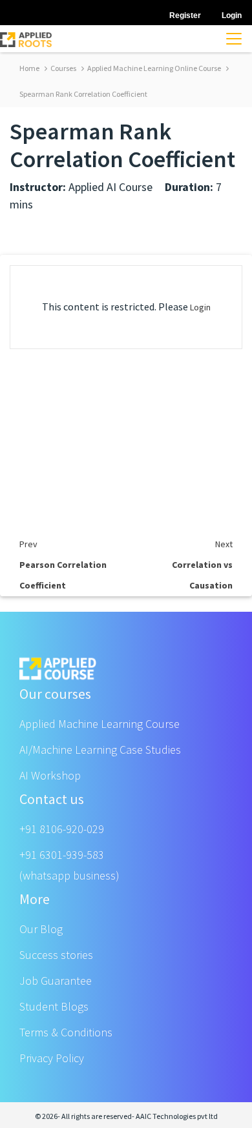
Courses (62, 68)
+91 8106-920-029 (61, 828)
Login (200, 307)
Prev (28, 544)
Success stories (56, 954)
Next (224, 544)
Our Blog (41, 929)
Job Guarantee (55, 980)
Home (29, 68)
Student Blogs (54, 1006)
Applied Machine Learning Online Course (153, 68)
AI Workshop (50, 775)
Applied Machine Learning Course (99, 723)
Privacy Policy (51, 1058)
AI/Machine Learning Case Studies (100, 749)
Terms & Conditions (65, 1032)
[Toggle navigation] (234, 39)
